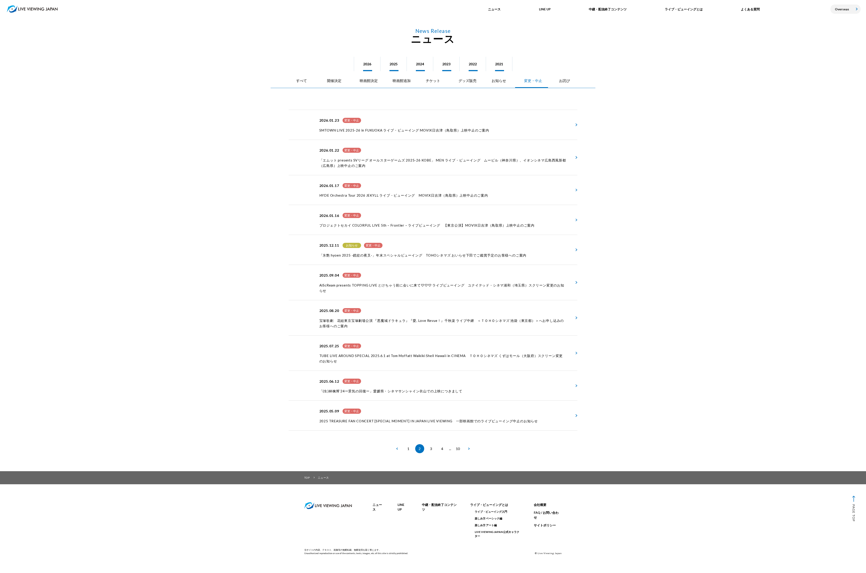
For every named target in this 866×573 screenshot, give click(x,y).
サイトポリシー (545, 525)
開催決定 (334, 80)
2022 (473, 64)
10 (458, 448)
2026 (367, 64)
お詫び (564, 80)
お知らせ (499, 80)
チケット (433, 80)
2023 (446, 64)
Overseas (842, 9)
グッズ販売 (467, 80)
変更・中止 (533, 80)
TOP (307, 477)
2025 (393, 64)
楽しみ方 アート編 (486, 525)
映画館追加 (402, 80)
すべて (301, 80)
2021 (499, 64)
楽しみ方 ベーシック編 (488, 518)
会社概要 (540, 505)
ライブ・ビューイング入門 (491, 511)
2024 (420, 64)
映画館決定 (369, 80)
